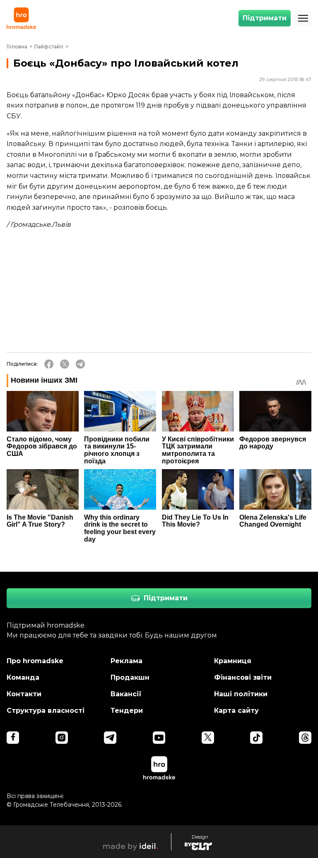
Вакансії (126, 694)
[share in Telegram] (80, 364)
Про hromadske (35, 661)
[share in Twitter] (64, 364)
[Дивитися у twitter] (208, 737)
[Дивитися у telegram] (110, 737)
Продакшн (130, 677)
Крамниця (232, 661)
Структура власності (45, 710)
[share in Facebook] (48, 364)
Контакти (24, 694)
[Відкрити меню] (303, 18)
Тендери (127, 710)
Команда (23, 677)
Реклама (126, 661)
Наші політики (240, 694)
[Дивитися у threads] (305, 737)
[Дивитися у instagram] (61, 737)
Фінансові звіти (243, 677)
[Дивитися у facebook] (13, 737)
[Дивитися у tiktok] (256, 737)
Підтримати (265, 18)
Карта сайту (236, 710)
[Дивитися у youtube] (159, 737)
